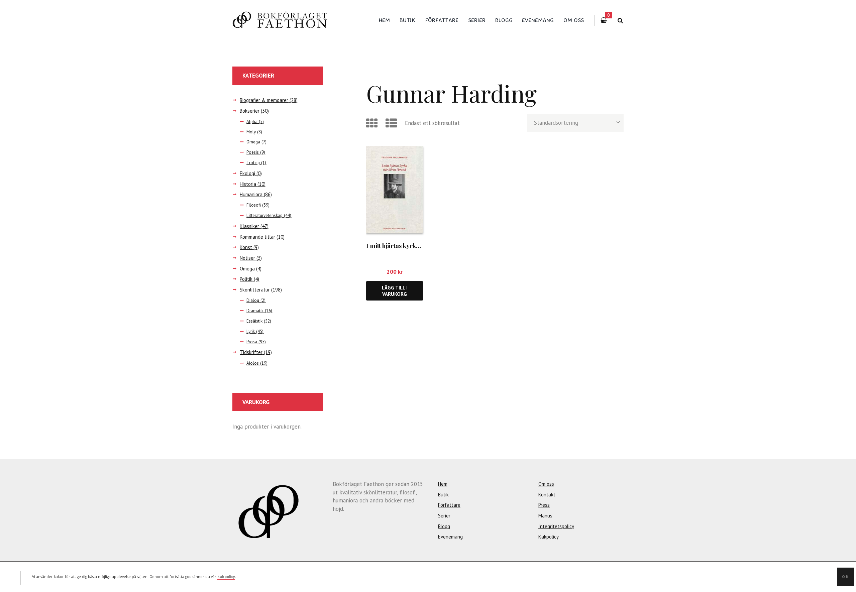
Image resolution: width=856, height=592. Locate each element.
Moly (251, 132)
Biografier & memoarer (264, 100)
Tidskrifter (251, 352)
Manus (545, 515)
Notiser (247, 258)
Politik (246, 279)
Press (544, 505)
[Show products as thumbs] (373, 123)
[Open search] (620, 20)
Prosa (251, 342)
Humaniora (251, 194)
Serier (477, 19)
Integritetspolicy (556, 526)
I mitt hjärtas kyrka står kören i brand (418, 246)
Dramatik (254, 311)
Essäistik (254, 321)
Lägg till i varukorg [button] (395, 290)
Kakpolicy (548, 537)
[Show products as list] (392, 123)
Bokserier (249, 111)
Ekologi (247, 173)
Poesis (252, 152)
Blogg (504, 19)
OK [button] (845, 576)
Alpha (251, 121)
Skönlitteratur (255, 289)
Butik (407, 19)
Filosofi (253, 205)
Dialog (252, 300)
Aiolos (252, 363)
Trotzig (253, 162)
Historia (248, 184)
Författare (441, 19)
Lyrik (250, 331)
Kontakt (546, 494)
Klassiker (249, 226)
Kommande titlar (257, 237)
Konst (246, 247)
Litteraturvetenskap (264, 215)
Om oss (573, 19)
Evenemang (538, 19)
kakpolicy (226, 576)
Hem (384, 19)
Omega (253, 142)
